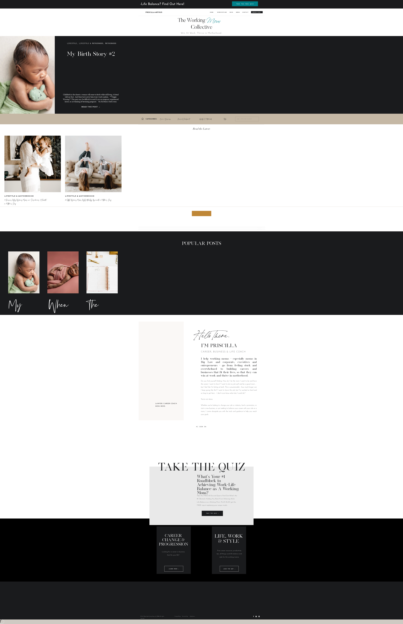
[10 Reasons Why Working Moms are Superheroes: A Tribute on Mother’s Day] (32, 164)
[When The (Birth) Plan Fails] (63, 272)
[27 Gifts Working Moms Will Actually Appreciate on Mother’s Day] (93, 164)
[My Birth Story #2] (23, 272)
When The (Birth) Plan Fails (59, 342)
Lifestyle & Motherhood (91, 43)
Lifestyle (72, 43)
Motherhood (110, 43)
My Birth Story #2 (91, 53)
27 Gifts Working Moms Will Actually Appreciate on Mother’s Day (88, 200)
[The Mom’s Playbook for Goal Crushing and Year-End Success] (102, 272)
